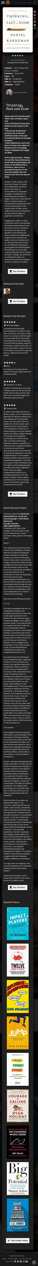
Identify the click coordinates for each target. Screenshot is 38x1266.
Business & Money (18, 60)
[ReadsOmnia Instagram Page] (24, 1261)
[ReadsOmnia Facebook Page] (21, 1261)
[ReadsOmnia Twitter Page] (18, 1261)
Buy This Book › (19, 271)
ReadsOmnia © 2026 (17, 1256)
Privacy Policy (13, 1259)
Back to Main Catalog (19, 1240)
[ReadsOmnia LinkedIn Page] (15, 1261)
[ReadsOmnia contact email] (26, 1261)
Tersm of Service (25, 1259)
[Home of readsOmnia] (8, 3)
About (4, 1259)
